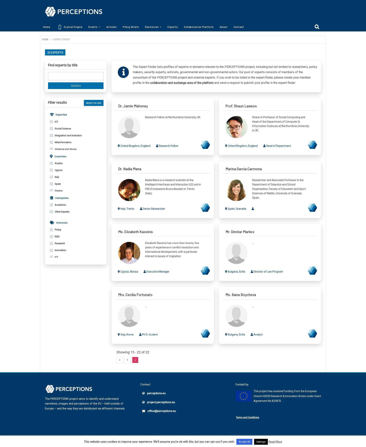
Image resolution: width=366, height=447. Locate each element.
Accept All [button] (244, 441)
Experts (173, 26)
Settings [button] (261, 441)
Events (92, 26)
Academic (60, 204)
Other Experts (62, 211)
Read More (275, 441)
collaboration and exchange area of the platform (182, 83)
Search (76, 85)
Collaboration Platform (199, 26)
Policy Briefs (131, 26)
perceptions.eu (156, 393)
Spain (58, 183)
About (224, 26)
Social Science (63, 128)
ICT (56, 121)
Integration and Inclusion (68, 135)
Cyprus (58, 170)
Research (60, 243)
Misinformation (63, 142)
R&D (57, 236)
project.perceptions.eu (161, 402)
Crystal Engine (73, 26)
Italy (57, 177)
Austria (59, 163)
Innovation (60, 250)
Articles (111, 26)
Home (46, 26)
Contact (239, 26)
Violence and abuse (65, 149)
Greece (59, 190)
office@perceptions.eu (162, 411)
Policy (58, 229)
